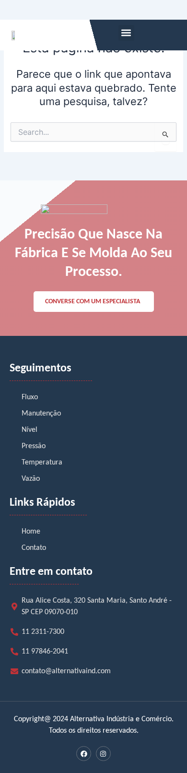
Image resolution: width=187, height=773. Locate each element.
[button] (126, 33)
